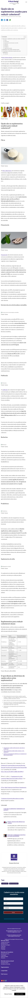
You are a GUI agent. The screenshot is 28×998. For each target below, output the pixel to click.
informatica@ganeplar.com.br (14, 931)
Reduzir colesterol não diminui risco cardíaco (16, 822)
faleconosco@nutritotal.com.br (14, 928)
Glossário (3, 947)
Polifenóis (6, 44)
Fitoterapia (3, 955)
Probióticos (6, 46)
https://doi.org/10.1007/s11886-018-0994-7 (12, 771)
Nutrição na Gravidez (5, 964)
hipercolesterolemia (7, 57)
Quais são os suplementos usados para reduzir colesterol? (14, 38)
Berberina (6, 45)
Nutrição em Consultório (7, 952)
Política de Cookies (19, 939)
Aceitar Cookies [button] (19, 993)
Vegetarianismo (5, 967)
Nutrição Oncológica (5, 944)
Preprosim (3, 946)
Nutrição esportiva (5, 953)
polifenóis (5, 389)
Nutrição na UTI (4, 943)
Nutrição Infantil (4, 962)
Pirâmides (3, 949)
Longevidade (4, 970)
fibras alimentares (7, 170)
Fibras (6, 40)
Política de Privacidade (10, 939)
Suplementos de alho (8, 48)
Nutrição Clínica (5, 940)
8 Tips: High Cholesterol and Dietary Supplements (13, 787)
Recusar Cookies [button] (8, 993)
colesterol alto (5, 883)
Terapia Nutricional (5, 942)
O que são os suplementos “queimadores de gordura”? (14, 809)
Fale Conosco (4, 974)
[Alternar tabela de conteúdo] (24, 37)
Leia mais (6, 53)
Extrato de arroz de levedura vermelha (11, 42)
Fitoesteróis (7, 41)
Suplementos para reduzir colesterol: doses (11, 49)
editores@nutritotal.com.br (14, 936)
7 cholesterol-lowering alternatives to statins (12, 798)
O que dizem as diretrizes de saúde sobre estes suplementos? (12, 52)
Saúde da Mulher (4, 956)
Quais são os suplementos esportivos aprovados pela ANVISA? (16, 835)
